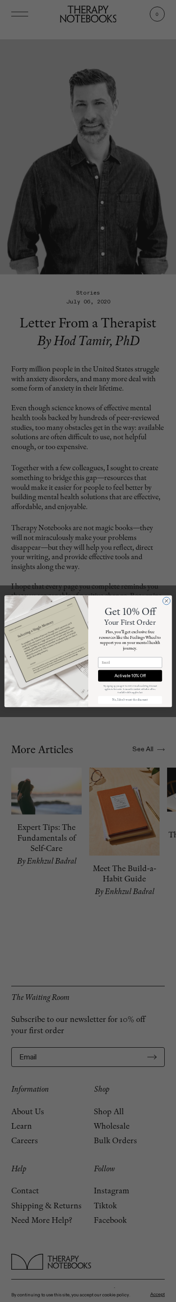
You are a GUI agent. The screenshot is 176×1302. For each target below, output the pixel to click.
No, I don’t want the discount (129, 700)
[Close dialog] (166, 601)
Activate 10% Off (129, 675)
